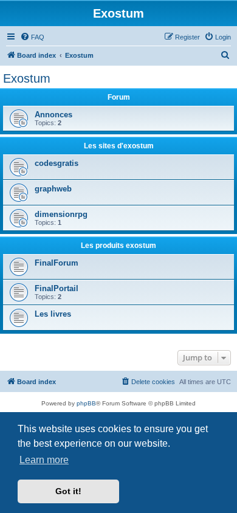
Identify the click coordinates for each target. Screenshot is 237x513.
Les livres (53, 313)
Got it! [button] (68, 491)
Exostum (26, 78)
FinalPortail (56, 288)
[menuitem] (32, 37)
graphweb (53, 188)
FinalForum (56, 262)
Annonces (53, 114)
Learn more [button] (44, 460)
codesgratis (56, 163)
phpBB (86, 403)
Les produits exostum (118, 245)
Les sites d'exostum (119, 146)
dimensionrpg (61, 214)
